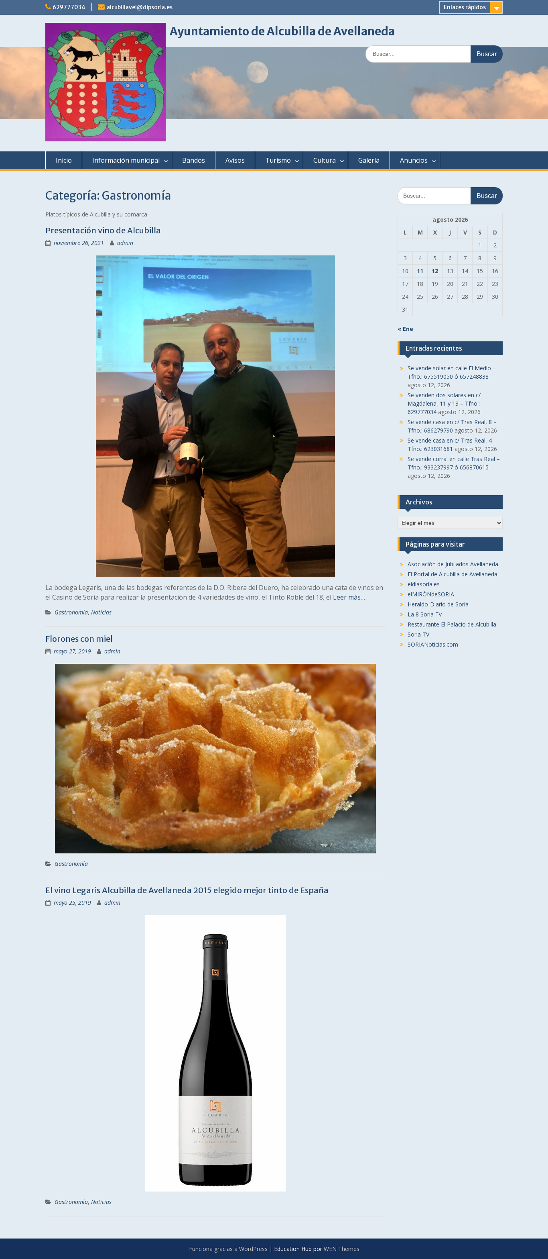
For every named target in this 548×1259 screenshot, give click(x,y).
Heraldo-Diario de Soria (438, 604)
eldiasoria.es (424, 584)
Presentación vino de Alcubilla (103, 230)
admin (125, 243)
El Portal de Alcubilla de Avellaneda (452, 574)
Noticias (101, 612)
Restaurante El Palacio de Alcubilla (452, 624)
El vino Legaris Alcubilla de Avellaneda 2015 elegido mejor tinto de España (187, 890)
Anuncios (414, 160)
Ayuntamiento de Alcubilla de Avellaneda (282, 31)
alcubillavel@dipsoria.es (140, 7)
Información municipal (126, 160)
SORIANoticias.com (433, 644)
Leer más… (349, 597)
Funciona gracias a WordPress (228, 1249)
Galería (369, 160)
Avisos (235, 160)
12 (435, 271)
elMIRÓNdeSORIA (431, 594)
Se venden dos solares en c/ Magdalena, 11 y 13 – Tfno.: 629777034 (444, 403)
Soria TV (418, 634)
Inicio (64, 160)
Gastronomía (71, 612)
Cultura (324, 160)
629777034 (69, 7)
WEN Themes (341, 1249)
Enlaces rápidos (465, 7)
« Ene (405, 329)
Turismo (278, 160)
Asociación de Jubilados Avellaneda (453, 564)
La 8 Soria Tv (425, 614)
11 (420, 271)
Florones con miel (79, 639)
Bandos (193, 160)
